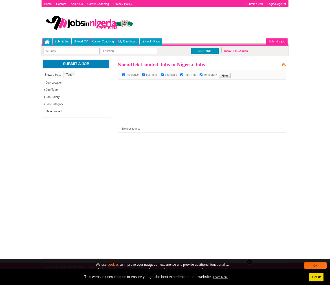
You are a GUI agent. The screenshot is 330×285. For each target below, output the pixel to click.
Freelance (132, 74)
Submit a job (277, 41)
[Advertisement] (199, 90)
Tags (69, 74)
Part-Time (190, 74)
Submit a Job (254, 4)
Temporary (210, 74)
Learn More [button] (220, 277)
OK (315, 265)
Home (48, 4)
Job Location (54, 82)
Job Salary (53, 97)
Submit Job (62, 41)
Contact (61, 4)
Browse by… (52, 74)
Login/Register (276, 4)
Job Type (52, 89)
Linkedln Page (151, 41)
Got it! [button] (316, 277)
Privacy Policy (122, 4)
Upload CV (81, 41)
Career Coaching (98, 4)
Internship (171, 74)
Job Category (54, 104)
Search (204, 51)
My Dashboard (127, 41)
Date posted (54, 111)
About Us (77, 4)
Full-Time (152, 74)
